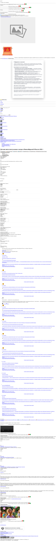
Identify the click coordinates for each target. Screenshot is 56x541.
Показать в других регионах (6, 252)
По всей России (16, 139)
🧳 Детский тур (15, 151)
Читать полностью (3, 486)
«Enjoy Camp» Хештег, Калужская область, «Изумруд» (8, 446)
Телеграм (2, 117)
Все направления (3, 151)
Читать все (2, 472)
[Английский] (2, 223)
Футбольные (9, 141)
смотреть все (2, 119)
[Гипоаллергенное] (2, 210)
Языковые (1, 141)
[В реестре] (4, 197)
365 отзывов (2, 456)
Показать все (4, 250)
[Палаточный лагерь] (4, 219)
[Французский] (2, 225)
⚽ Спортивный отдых (32, 151)
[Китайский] (2, 224)
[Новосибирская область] (5, 155)
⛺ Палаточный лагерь (9, 151)
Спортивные (5, 141)
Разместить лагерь (3, 535)
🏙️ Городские (20, 151)
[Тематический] (4, 195)
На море (12, 139)
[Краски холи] (4, 229)
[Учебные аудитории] (4, 221)
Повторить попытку (10, 58)
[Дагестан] (5, 153)
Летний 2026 (2, 140)
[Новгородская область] (5, 154)
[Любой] (1, 184)
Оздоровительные (18, 141)
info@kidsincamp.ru (5, 58)
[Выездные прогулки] (4, 230)
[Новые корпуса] (4, 220)
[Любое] (2, 215)
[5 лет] (1, 186)
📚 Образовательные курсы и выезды (41, 151)
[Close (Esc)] (0, 425)
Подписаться (28, 424)
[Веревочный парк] (4, 228)
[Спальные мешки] (3, 205)
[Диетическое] (2, 211)
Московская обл (2, 139)
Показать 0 (4, 169)
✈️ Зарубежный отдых (26, 151)
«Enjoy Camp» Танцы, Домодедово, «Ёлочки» (7, 457)
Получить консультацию (4, 435)
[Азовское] (2, 216)
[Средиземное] (2, 214)
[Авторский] (4, 196)
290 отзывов (2, 466)
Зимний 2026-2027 (12, 140)
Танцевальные (13, 141)
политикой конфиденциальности (6, 16)
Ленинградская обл (8, 139)
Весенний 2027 (6, 140)
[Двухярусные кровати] (3, 204)
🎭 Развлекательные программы (5, 152)
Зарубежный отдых (22, 139)
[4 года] (1, 185)
